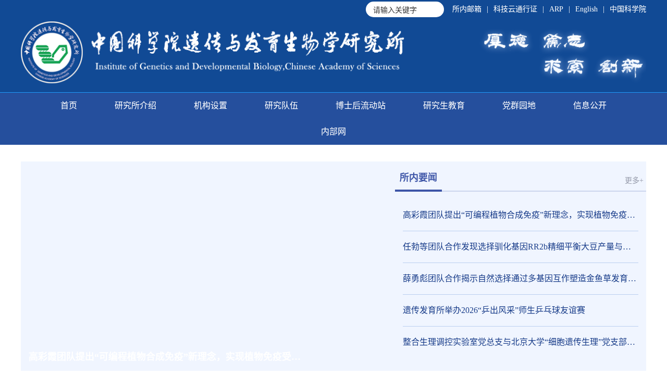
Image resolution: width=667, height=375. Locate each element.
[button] (314, 356)
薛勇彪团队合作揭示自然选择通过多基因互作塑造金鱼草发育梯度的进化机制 (521, 278)
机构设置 (210, 105)
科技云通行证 (515, 9)
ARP (556, 9)
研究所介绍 (135, 105)
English (586, 9)
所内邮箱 (466, 9)
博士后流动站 (361, 105)
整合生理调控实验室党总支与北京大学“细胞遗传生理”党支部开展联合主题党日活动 (521, 342)
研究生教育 (444, 105)
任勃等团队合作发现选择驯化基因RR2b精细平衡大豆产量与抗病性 (521, 246)
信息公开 (590, 105)
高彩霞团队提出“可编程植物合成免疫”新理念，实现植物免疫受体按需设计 (521, 214)
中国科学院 (628, 9)
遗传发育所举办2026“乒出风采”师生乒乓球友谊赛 (494, 310)
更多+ (634, 180)
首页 (68, 105)
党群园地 (519, 105)
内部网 (333, 131)
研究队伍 (281, 105)
